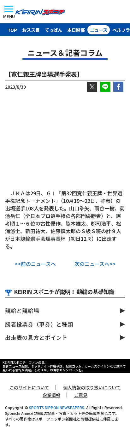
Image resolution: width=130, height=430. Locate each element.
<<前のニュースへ (35, 264)
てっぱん (53, 30)
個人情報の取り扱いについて (92, 387)
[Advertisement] (65, 140)
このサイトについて (29, 387)
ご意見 (80, 395)
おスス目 (31, 30)
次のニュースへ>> (95, 264)
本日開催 (76, 30)
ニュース (98, 30)
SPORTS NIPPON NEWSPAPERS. (57, 407)
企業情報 (51, 395)
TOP (12, 30)
